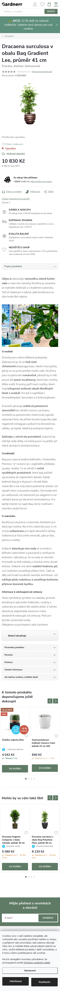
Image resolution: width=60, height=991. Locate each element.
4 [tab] (34, 779)
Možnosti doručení (16, 153)
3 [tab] (31, 779)
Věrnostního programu (41, 181)
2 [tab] (28, 779)
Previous (50, 701)
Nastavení (30, 970)
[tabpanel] (15, 740)
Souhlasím (44, 982)
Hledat (51, 11)
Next (55, 701)
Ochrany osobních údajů (37, 962)
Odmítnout (16, 981)
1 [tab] (26, 779)
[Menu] (56, 4)
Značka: (16, 199)
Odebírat (48, 917)
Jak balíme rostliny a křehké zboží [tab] (21, 677)
